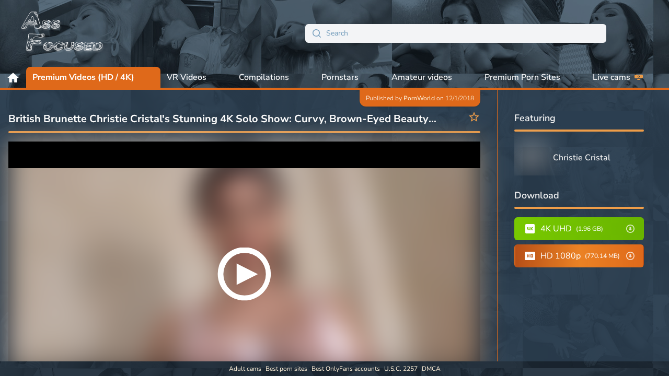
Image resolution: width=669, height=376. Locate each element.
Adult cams (245, 369)
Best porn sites (286, 369)
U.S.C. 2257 (401, 369)
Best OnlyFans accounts (346, 369)
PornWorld (419, 98)
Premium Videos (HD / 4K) (83, 77)
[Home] (63, 33)
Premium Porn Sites (522, 77)
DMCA (431, 369)
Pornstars (340, 77)
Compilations (264, 77)
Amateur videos (421, 77)
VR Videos (186, 77)
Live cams (611, 77)
